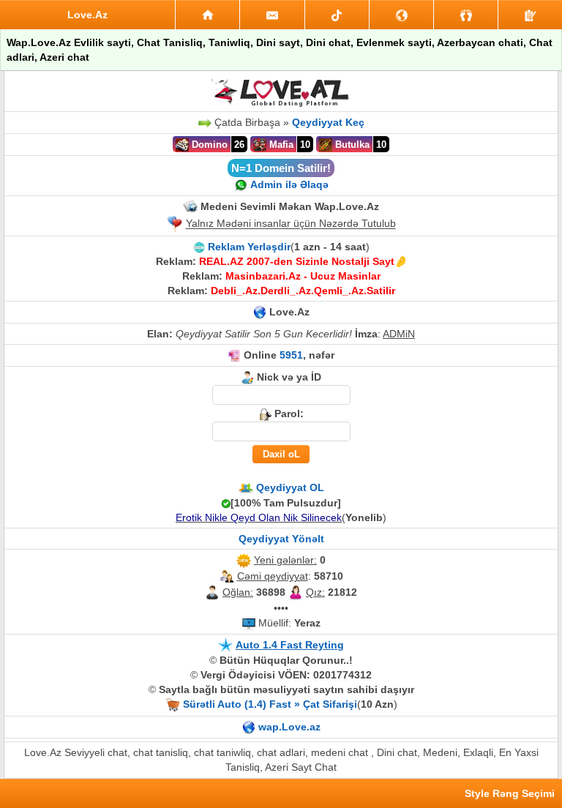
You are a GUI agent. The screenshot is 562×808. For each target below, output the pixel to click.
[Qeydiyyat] (530, 14)
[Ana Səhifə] (207, 14)
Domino (208, 144)
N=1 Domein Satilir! (281, 168)
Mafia (279, 144)
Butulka (351, 144)
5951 (291, 355)
